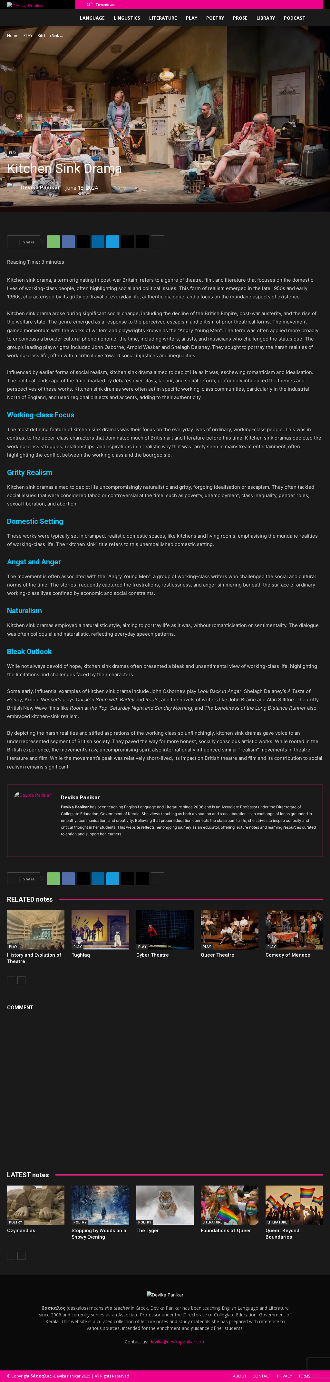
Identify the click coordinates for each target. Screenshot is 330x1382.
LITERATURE (163, 18)
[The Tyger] (165, 1205)
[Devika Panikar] (13, 187)
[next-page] (21, 980)
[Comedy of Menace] (294, 930)
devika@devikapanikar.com (178, 1342)
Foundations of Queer (226, 1230)
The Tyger (147, 1230)
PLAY (191, 18)
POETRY (215, 18)
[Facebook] (260, 4)
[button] (250, 4)
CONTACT (262, 1376)
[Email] (127, 241)
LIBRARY (266, 18)
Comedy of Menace (288, 955)
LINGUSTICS (127, 18)
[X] (313, 4)
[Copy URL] (142, 241)
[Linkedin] (281, 4)
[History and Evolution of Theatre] (35, 930)
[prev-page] (11, 980)
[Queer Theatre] (229, 930)
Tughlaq (81, 955)
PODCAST (295, 18)
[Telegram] (302, 4)
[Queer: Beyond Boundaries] (294, 1205)
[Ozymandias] (35, 1205)
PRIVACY (284, 1376)
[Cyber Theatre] (165, 930)
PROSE (240, 18)
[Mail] (292, 4)
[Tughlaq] (100, 930)
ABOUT (240, 1376)
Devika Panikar (40, 187)
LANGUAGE (92, 18)
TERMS (304, 1376)
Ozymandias (21, 1230)
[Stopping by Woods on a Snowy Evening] (100, 1205)
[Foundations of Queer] (229, 1205)
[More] (157, 241)
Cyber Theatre (152, 955)
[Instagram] (271, 4)
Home (12, 35)
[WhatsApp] (53, 241)
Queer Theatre (217, 955)
